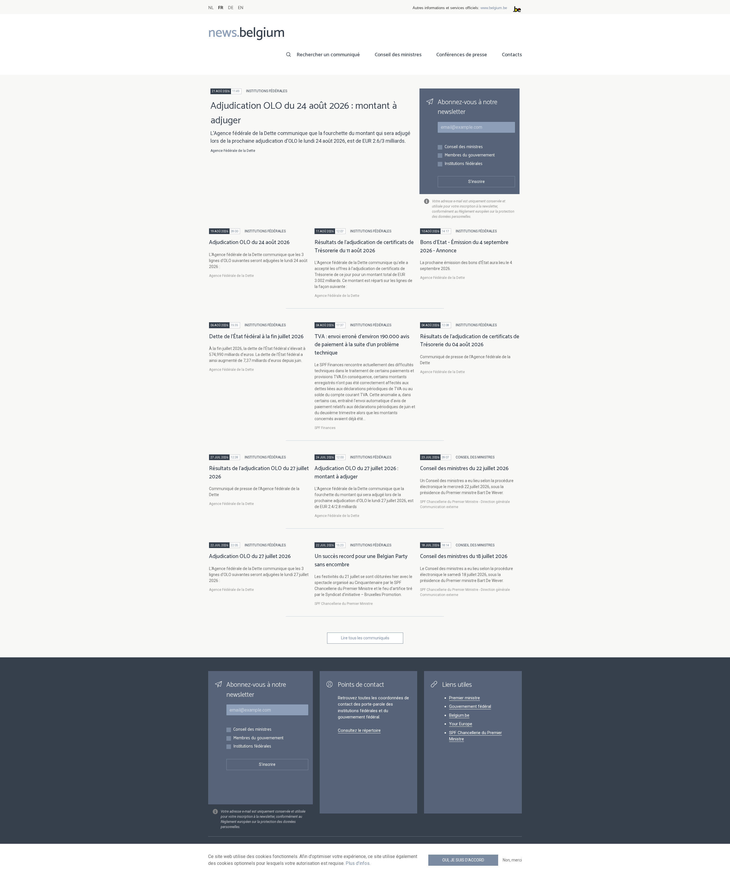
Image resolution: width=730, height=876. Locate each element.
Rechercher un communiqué (328, 55)
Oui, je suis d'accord (463, 860)
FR (220, 8)
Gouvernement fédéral (470, 706)
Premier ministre (464, 697)
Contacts (512, 55)
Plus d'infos (358, 863)
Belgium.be (459, 715)
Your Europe (460, 723)
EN (240, 8)
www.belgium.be (493, 8)
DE (230, 8)
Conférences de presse (461, 55)
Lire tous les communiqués (365, 638)
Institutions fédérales (463, 164)
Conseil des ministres (398, 55)
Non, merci (512, 860)
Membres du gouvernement (470, 155)
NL (211, 8)
